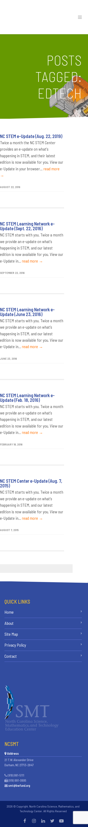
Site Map (11, 634)
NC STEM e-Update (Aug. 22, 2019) (31, 136)
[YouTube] (61, 821)
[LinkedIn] (43, 821)
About (9, 623)
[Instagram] (34, 821)
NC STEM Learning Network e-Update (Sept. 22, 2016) (27, 226)
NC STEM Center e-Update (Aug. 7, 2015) (31, 483)
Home (9, 612)
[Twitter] (52, 821)
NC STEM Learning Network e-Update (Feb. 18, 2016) (27, 397)
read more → (32, 260)
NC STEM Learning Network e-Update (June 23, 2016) (27, 312)
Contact (10, 656)
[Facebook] (25, 821)
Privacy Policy (15, 645)
